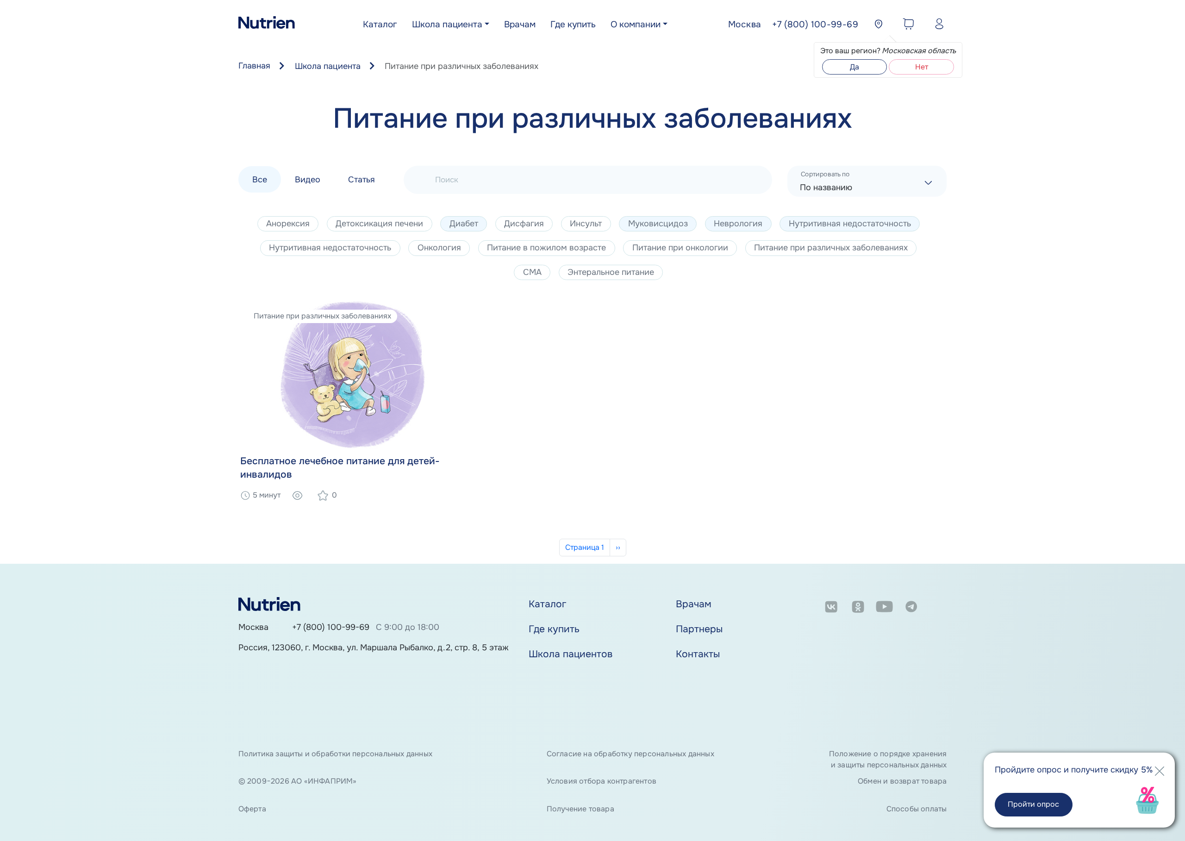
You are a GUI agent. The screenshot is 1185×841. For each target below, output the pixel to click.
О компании (636, 24)
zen (938, 608)
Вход (937, 25)
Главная (254, 65)
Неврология (738, 223)
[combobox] (867, 181)
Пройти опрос (1033, 804)
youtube (884, 608)
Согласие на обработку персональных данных (630, 754)
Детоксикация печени (379, 223)
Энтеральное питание (611, 272)
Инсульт (586, 223)
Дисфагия (524, 223)
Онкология (439, 247)
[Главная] (266, 25)
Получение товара (580, 809)
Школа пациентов (570, 654)
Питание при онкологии (680, 247)
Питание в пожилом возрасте (546, 247)
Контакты (698, 654)
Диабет (463, 223)
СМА (532, 272)
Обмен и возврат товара (902, 781)
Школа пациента (447, 24)
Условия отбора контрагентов (601, 781)
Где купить (573, 24)
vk (831, 608)
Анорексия (288, 223)
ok (858, 608)
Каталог (380, 24)
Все (259, 179)
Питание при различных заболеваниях (831, 247)
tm (911, 608)
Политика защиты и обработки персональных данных (335, 754)
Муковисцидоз (658, 223)
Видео (307, 179)
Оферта (252, 809)
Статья (361, 179)
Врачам (520, 24)
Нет (921, 67)
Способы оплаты (916, 809)
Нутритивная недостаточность (850, 223)
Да (854, 67)
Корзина (906, 25)
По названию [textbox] (826, 187)
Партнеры (699, 629)
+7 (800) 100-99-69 (330, 627)
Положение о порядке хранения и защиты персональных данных (888, 759)
